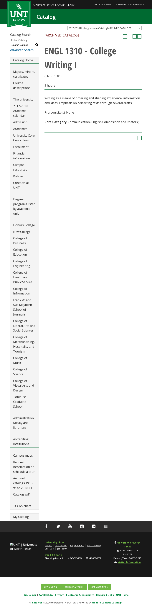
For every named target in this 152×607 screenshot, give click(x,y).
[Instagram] (82, 526)
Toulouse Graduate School (20, 401)
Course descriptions (21, 85)
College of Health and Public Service (22, 277)
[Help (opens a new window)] (139, 36)
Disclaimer (30, 595)
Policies (18, 176)
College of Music (20, 360)
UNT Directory (137, 5)
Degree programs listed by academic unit (24, 206)
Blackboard (107, 5)
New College (22, 232)
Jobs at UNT (63, 548)
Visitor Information (129, 562)
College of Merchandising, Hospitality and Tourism (24, 344)
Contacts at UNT (21, 185)
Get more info (98, 587)
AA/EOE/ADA (46, 595)
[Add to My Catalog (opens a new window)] (125, 36)
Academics (20, 129)
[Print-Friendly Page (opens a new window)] (135, 36)
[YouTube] (70, 526)
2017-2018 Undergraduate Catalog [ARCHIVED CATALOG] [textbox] (100, 28)
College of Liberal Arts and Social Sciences (24, 325)
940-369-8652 (95, 558)
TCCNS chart (22, 506)
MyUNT (97, 5)
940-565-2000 (76, 558)
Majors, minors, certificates (24, 74)
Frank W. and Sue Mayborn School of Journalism (22, 307)
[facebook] (46, 526)
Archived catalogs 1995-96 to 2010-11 (23, 483)
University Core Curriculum (24, 137)
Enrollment (21, 147)
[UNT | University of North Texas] (24, 547)
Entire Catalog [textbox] (19, 40)
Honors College (24, 225)
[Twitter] (58, 526)
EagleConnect (122, 5)
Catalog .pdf (21, 494)
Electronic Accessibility (80, 595)
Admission (20, 122)
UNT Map (49, 548)
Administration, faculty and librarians (23, 423)
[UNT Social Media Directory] (105, 526)
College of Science (20, 371)
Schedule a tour (73, 587)
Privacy (59, 595)
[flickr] (94, 526)
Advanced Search (22, 50)
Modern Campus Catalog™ (107, 602)
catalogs (37, 602)
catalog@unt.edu (55, 558)
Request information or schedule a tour (24, 467)
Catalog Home (23, 60)
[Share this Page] (130, 36)
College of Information (21, 291)
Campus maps (23, 455)
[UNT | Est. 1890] (19, 14)
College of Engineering (21, 263)
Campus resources (20, 167)
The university (23, 99)
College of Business (20, 240)
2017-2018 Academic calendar (20, 111)
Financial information (21, 155)
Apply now (49, 587)
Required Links (105, 595)
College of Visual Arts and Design (23, 385)
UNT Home (122, 595)
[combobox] (104, 28)
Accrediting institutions (21, 441)
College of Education (20, 252)
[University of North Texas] (54, 2)
